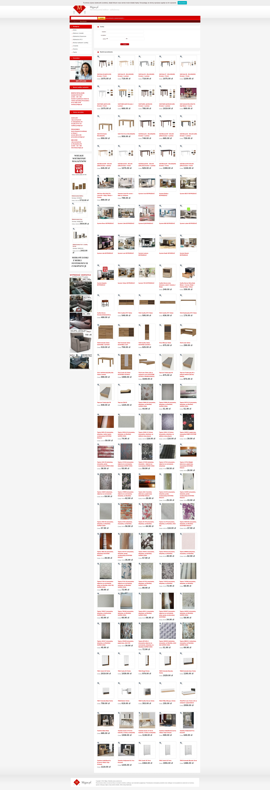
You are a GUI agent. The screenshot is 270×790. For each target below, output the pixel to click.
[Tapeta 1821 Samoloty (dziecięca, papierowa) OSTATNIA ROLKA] (147, 481)
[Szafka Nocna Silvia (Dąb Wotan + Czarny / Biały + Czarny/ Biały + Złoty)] (188, 272)
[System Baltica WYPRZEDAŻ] (167, 183)
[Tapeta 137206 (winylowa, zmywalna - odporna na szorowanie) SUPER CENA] (147, 451)
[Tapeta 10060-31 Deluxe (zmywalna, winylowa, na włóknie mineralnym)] (147, 421)
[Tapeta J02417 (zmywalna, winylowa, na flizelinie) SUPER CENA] (105, 630)
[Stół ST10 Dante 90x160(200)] (105, 123)
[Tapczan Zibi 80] (126, 391)
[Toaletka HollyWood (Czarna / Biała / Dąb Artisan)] (167, 720)
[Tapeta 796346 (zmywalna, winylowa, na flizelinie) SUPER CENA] (126, 600)
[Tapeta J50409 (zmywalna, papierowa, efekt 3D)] (126, 630)
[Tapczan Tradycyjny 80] (167, 362)
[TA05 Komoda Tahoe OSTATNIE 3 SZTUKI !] (105, 332)
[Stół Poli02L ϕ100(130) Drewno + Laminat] (147, 93)
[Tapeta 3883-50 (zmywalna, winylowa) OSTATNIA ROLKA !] (105, 541)
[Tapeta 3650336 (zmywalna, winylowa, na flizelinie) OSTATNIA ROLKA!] (188, 511)
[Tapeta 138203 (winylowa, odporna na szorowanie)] (105, 481)
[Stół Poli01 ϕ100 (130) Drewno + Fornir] (105, 93)
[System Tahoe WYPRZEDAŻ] (126, 272)
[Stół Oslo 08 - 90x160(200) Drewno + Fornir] (188, 63)
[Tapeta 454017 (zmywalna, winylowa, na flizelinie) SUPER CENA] (147, 541)
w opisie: (103, 35)
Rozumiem (182, 3)
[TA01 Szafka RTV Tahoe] (126, 302)
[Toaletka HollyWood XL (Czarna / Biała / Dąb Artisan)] (105, 750)
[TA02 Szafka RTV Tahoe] (147, 302)
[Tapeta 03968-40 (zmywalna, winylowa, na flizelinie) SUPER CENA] (167, 391)
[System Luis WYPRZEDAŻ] (126, 242)
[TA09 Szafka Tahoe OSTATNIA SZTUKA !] (147, 332)
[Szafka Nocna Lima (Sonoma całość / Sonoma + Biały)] (167, 272)
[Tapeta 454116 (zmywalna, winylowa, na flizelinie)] (167, 541)
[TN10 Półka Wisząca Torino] (167, 690)
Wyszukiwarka (83, 21)
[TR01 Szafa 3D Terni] (147, 750)
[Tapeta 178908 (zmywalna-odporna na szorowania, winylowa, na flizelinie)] (126, 481)
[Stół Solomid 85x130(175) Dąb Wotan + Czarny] (188, 93)
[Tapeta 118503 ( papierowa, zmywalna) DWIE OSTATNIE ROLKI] (188, 421)
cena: (104, 39)
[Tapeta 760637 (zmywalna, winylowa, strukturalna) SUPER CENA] (105, 600)
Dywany (75, 49)
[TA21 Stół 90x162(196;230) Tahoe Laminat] (105, 362)
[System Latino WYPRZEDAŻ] (188, 212)
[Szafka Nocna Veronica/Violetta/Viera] (105, 302)
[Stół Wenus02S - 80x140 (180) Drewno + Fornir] (126, 153)
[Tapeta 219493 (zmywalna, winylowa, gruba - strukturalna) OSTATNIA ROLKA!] (188, 481)
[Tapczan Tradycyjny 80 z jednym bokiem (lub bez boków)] (188, 362)
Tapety (75, 52)
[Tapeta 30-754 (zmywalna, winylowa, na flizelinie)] (147, 511)
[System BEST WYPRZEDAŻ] (188, 183)
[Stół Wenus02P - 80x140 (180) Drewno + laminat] (105, 153)
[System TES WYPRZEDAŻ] (147, 272)
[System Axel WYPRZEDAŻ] (147, 183)
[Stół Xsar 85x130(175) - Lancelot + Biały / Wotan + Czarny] (105, 183)
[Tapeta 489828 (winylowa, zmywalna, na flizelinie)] (188, 541)
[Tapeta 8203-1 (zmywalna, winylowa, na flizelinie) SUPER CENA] (147, 600)
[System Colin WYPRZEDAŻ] (126, 212)
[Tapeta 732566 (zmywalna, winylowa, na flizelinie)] (188, 571)
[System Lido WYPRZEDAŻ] (105, 242)
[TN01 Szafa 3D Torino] (105, 660)
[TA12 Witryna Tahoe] (167, 332)
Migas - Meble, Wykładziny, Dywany (79, 8)
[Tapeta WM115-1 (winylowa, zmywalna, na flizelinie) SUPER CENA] (188, 630)
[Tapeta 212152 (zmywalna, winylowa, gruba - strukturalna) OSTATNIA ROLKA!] (167, 481)
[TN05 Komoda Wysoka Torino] (167, 660)
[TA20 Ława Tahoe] (188, 332)
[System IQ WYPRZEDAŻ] (147, 212)
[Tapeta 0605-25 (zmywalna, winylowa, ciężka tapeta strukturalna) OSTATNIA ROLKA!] (105, 421)
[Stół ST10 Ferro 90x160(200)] (126, 123)
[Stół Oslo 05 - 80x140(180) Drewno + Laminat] (126, 63)
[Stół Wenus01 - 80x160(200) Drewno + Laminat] (147, 123)
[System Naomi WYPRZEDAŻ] (188, 242)
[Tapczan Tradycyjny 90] (105, 391)
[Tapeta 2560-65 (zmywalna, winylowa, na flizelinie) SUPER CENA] (105, 511)
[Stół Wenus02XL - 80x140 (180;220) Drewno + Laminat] (147, 153)
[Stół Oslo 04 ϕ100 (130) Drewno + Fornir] (105, 63)
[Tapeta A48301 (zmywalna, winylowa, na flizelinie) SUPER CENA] (188, 600)
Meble (75, 30)
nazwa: (104, 31)
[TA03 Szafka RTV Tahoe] (167, 302)
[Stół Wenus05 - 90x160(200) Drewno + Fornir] (167, 153)
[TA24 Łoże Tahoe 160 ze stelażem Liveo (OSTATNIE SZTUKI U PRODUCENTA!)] (147, 362)
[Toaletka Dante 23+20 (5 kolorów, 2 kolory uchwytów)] (147, 720)
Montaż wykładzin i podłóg (80, 42)
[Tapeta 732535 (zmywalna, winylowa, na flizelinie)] (167, 571)
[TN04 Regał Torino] (147, 660)
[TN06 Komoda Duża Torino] (188, 660)
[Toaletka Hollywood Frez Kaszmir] (188, 720)
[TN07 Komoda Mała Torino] (105, 690)
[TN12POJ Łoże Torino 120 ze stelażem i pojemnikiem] (188, 690)
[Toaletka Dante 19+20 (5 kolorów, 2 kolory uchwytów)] (126, 720)
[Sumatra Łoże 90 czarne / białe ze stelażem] (126, 183)
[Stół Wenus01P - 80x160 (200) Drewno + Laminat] (167, 123)
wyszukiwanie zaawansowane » (115, 18)
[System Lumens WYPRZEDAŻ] (147, 242)
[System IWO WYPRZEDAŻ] (167, 212)
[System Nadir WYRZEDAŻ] (167, 242)
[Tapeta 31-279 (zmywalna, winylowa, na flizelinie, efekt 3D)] (167, 511)
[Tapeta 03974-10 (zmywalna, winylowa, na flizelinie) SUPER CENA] (188, 391)
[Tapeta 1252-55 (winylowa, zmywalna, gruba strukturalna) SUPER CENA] (105, 451)
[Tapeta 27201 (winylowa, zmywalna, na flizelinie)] (126, 511)
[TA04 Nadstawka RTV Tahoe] (188, 302)
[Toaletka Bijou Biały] (105, 720)
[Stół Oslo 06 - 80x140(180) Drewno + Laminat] (147, 63)
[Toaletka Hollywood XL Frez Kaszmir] (126, 750)
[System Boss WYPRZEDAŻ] (105, 212)
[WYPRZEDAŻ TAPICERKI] (81, 369)
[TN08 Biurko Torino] (126, 690)
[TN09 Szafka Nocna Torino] (147, 690)
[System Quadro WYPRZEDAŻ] (105, 272)
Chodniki (75, 46)
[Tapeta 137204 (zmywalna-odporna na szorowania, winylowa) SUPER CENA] (126, 451)
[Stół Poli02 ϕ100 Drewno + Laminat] (126, 93)
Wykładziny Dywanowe (79, 36)
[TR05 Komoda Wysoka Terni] (188, 750)
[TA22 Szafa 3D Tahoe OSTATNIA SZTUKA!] (126, 362)
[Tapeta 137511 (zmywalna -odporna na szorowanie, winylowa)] (167, 451)
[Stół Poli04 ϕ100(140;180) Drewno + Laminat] (167, 93)
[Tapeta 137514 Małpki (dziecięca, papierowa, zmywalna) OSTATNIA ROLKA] (188, 451)
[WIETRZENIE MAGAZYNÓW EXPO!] (81, 270)
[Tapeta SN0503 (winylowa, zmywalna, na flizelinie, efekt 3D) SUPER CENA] (167, 630)
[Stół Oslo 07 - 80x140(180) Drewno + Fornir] (167, 63)
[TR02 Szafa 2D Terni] (167, 750)
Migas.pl (75, 21)
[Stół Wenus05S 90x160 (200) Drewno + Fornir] (188, 153)
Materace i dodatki (78, 33)
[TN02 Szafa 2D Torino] (126, 660)
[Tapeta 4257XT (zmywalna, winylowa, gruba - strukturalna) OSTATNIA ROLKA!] (126, 541)
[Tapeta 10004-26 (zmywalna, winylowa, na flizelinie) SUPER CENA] (126, 421)
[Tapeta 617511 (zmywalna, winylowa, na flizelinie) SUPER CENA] (147, 571)
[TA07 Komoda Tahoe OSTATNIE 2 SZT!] (126, 332)
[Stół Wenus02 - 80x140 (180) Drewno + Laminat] (188, 123)
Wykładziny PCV (77, 39)
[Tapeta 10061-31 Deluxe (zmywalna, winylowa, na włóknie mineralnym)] (167, 421)
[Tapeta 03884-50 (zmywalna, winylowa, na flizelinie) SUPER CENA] (147, 391)
